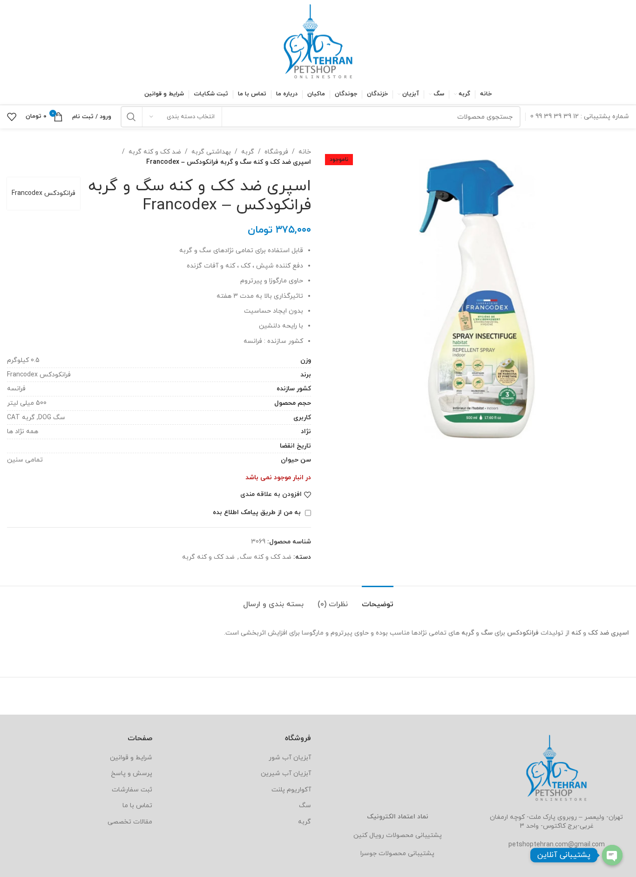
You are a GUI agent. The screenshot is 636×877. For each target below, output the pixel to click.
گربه (247, 151)
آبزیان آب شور (290, 757)
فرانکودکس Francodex (43, 193)
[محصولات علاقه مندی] (11, 116)
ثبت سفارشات (132, 789)
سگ (305, 805)
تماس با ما (137, 805)
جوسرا (368, 853)
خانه (304, 151)
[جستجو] (131, 116)
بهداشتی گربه (211, 151)
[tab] (377, 600)
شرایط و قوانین (131, 757)
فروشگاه (276, 151)
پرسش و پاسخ (131, 773)
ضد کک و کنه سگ (265, 557)
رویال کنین (368, 835)
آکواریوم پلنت (291, 789)
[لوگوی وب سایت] (317, 41)
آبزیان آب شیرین (286, 773)
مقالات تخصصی (130, 821)
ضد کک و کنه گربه (155, 151)
